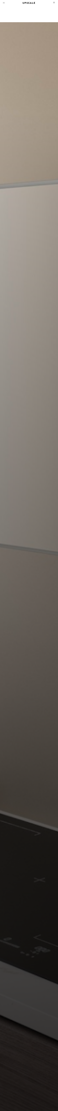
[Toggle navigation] (54, 3)
